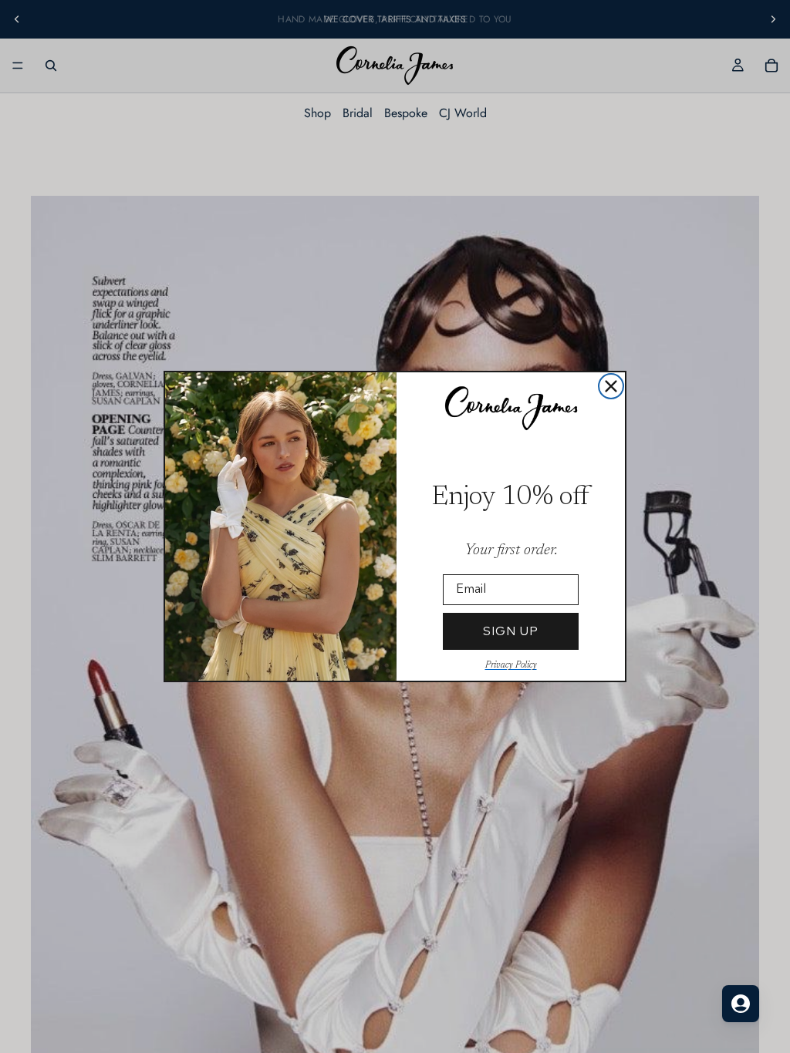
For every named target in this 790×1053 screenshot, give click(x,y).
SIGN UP (510, 631)
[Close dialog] (611, 386)
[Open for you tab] (740, 1003)
